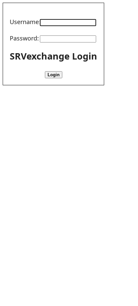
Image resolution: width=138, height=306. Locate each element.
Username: (25, 22)
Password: (24, 38)
